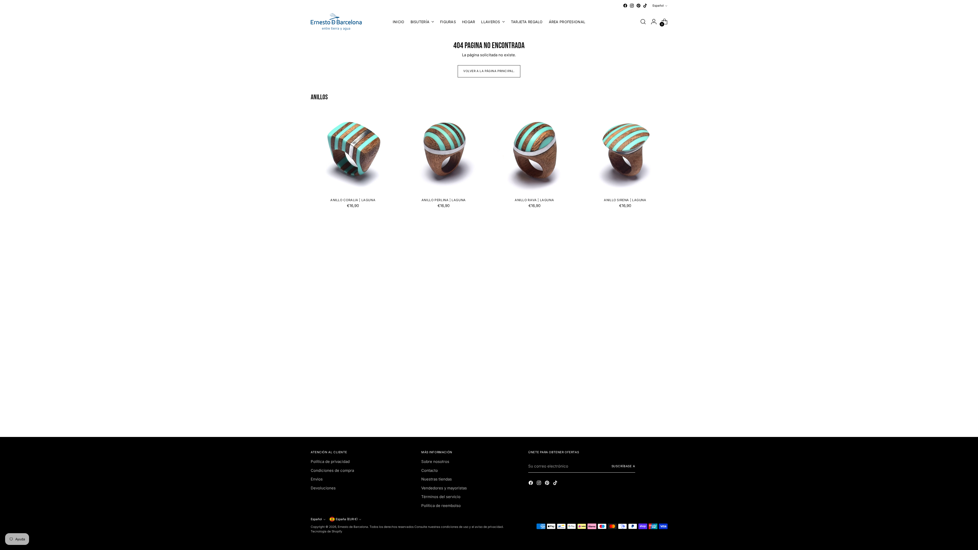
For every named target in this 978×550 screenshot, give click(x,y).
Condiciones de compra (332, 470)
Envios (317, 479)
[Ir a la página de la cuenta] (654, 22)
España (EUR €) (347, 519)
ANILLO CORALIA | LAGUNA (352, 200)
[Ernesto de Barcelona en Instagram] (632, 5)
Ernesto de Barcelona (353, 527)
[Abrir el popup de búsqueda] (643, 22)
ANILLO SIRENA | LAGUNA (625, 200)
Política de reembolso (441, 505)
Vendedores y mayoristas (444, 488)
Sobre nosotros (435, 461)
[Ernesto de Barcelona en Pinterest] (638, 5)
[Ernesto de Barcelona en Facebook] (625, 5)
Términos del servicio (440, 496)
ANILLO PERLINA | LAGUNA (444, 200)
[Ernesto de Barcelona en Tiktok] (645, 5)
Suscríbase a (623, 466)
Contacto (429, 470)
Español (658, 5)
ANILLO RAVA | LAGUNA (534, 200)
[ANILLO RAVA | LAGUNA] (534, 151)
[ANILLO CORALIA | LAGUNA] (353, 151)
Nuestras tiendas (436, 479)
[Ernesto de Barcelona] (336, 21)
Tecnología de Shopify (326, 531)
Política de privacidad (330, 461)
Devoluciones (323, 488)
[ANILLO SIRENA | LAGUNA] (625, 151)
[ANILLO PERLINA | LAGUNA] (443, 151)
